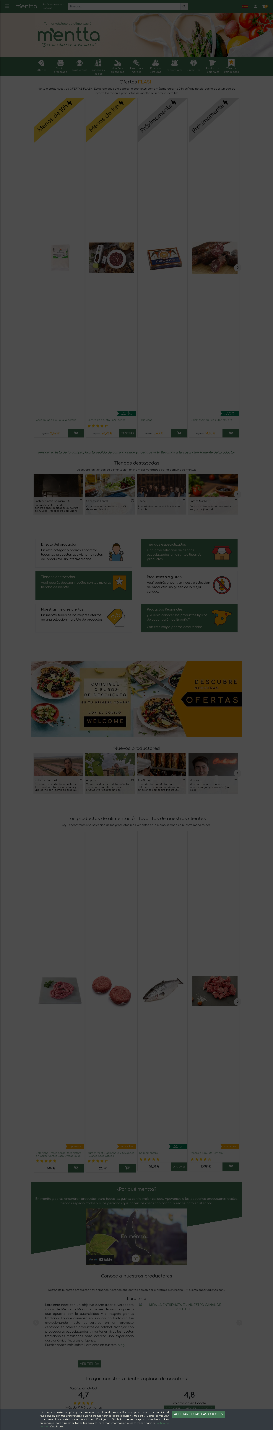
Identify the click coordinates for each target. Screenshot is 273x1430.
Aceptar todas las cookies (198, 1414)
